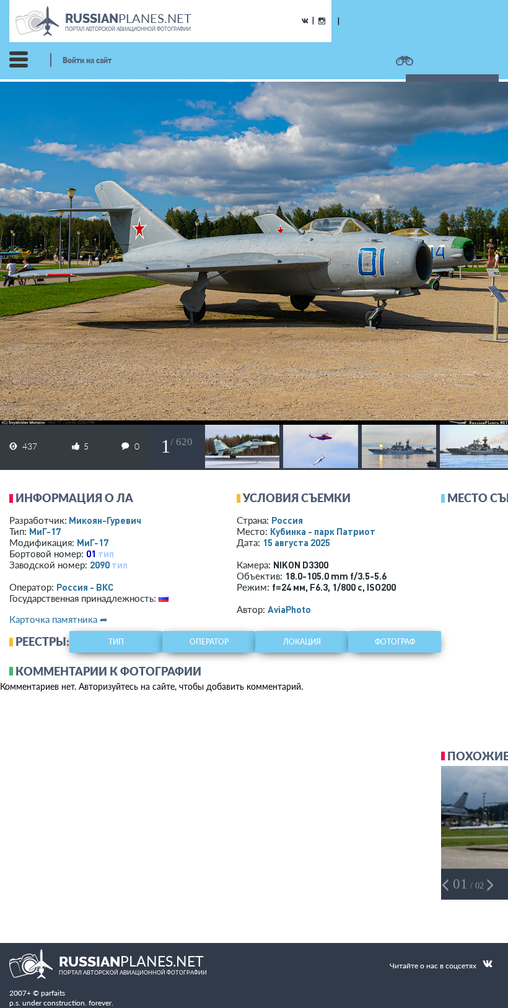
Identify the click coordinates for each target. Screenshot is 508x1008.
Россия (287, 520)
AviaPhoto (289, 609)
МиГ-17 (45, 531)
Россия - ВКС (84, 587)
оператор (209, 641)
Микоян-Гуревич (105, 520)
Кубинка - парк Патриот (322, 531)
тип (106, 553)
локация (302, 641)
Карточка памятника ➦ (58, 619)
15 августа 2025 (296, 542)
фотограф (395, 641)
